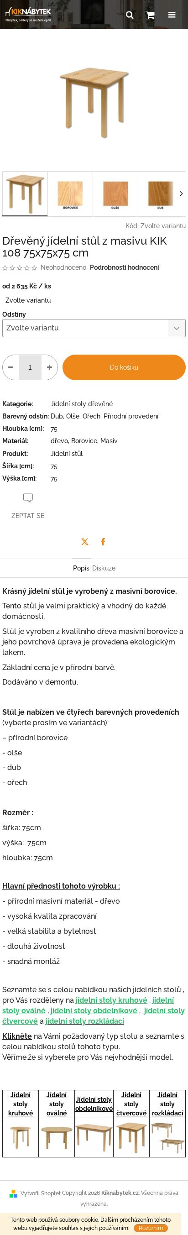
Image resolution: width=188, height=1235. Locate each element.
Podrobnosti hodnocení (124, 267)
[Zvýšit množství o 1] (49, 367)
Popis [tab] (81, 568)
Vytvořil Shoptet (41, 1193)
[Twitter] (85, 542)
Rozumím (151, 1228)
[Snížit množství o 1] (11, 367)
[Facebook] (103, 542)
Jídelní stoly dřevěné (82, 404)
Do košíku (124, 367)
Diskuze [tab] (103, 568)
